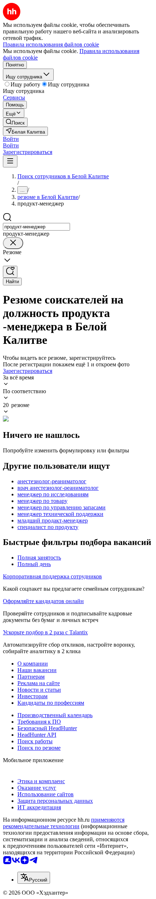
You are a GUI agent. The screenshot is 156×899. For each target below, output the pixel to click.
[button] (11, 139)
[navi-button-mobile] (10, 161)
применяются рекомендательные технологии (63, 823)
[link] (15, 122)
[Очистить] (13, 243)
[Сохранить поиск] (10, 272)
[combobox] (36, 227)
